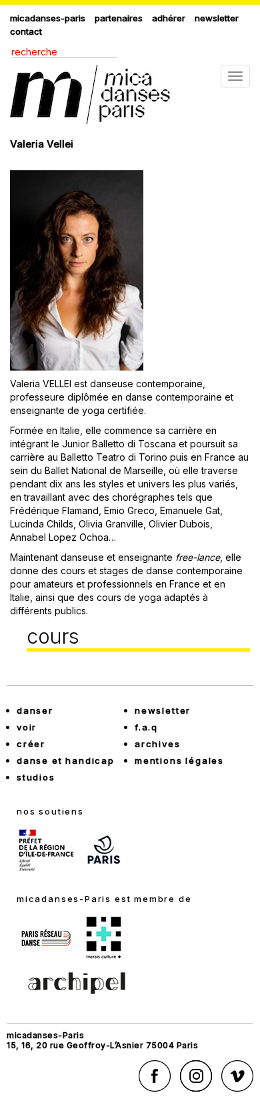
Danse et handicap (66, 760)
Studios (36, 777)
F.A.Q (146, 727)
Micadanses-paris (47, 18)
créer (31, 743)
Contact (26, 31)
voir (27, 727)
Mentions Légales (179, 760)
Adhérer (168, 18)
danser (35, 710)
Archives (158, 743)
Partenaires (119, 18)
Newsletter (217, 18)
